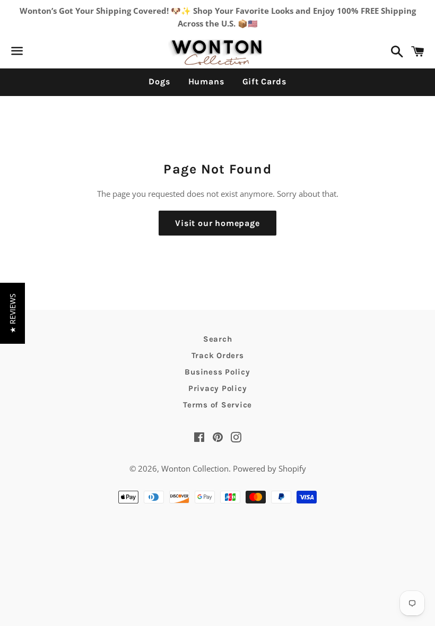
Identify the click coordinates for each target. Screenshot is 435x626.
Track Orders (218, 355)
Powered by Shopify (269, 468)
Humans (206, 81)
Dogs (159, 81)
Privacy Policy (217, 388)
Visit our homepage (217, 223)
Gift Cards (264, 81)
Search (217, 339)
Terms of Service (217, 405)
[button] (12, 313)
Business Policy (217, 372)
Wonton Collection (195, 468)
